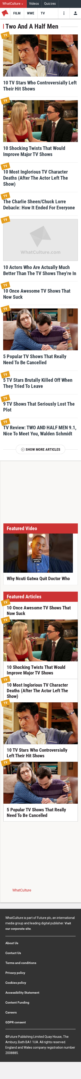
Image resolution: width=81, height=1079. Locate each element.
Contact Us (13, 953)
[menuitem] (13, 4)
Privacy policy (15, 973)
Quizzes (50, 4)
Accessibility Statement (22, 992)
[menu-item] (17, 13)
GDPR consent (15, 1022)
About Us (11, 943)
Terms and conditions (20, 963)
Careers (11, 1012)
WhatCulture (21, 890)
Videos (34, 4)
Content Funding (17, 1002)
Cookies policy (15, 982)
